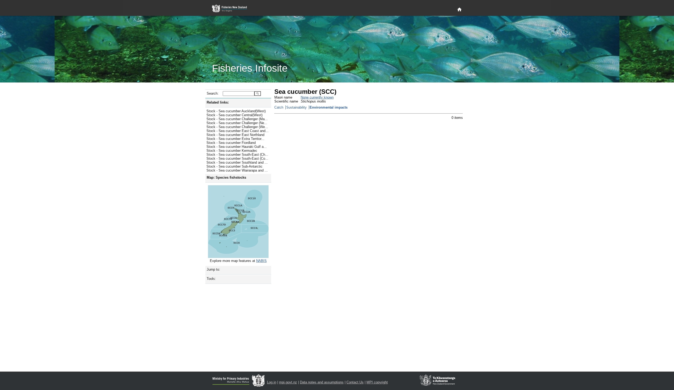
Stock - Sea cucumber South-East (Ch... (237, 155)
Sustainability (296, 107)
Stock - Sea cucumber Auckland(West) (236, 111)
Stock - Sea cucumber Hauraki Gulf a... (236, 147)
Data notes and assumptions (322, 382)
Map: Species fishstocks (226, 177)
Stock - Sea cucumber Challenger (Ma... (237, 119)
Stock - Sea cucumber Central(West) (234, 115)
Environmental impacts (329, 107)
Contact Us (355, 382)
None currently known (317, 97)
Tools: (211, 279)
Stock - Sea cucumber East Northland (235, 135)
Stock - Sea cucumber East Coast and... (237, 131)
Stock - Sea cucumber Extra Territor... (235, 139)
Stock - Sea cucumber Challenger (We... (237, 127)
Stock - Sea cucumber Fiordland (231, 143)
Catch (278, 107)
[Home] (459, 10)
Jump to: (213, 269)
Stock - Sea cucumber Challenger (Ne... (236, 123)
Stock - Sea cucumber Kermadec (231, 151)
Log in (271, 382)
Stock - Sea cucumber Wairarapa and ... (237, 170)
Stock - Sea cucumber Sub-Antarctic (234, 166)
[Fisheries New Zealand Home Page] (232, 8)
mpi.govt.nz (288, 382)
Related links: (218, 102)
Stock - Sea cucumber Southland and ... (237, 162)
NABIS (261, 261)
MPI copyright (377, 382)
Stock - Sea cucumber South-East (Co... (237, 158)
